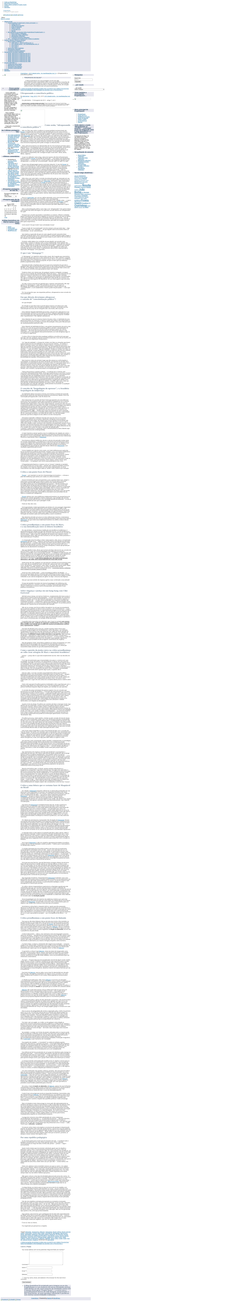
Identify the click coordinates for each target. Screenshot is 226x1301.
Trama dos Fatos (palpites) (16, 48)
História (88, 187)
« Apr (5, 217)
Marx (82, 194)
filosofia (60, 1234)
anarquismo (35, 1232)
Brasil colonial (66, 1232)
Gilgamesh (83, 187)
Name (24, 1267)
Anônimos (77, 177)
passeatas (77, 198)
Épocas (13, 31)
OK (77, 81)
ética (86, 207)
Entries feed (11, 228)
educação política (43, 1234)
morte (76, 197)
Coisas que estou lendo (15, 64)
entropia (76, 183)
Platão (82, 198)
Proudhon (85, 203)
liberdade (86, 192)
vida (84, 207)
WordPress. (56, 1298)
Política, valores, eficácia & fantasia (14, 40)
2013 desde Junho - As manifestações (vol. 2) (42, 73)
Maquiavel (27, 136)
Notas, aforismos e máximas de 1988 (19, 61)
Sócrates (80, 207)
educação (85, 181)
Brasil (84, 179)
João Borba (26, 96)
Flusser (23, 132)
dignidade (28, 1234)
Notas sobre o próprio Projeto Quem (15, 4)
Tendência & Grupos (84, 117)
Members (7, 7)
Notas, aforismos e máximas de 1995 (19, 57)
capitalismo (77, 180)
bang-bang (49, 1232)
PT (89, 203)
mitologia (85, 195)
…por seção (77, 88)
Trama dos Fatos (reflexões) (19, 35)
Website (24, 1274)
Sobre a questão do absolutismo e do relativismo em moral (14, 151)
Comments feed (12, 229)
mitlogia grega (41, 1237)
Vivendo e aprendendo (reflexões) (81, 168)
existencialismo (78, 185)
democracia (78, 181)
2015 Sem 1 (15, 47)
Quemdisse (6, 10)
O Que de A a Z (16, 29)
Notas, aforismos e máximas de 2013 (19, 55)
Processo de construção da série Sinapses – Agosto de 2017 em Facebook (14, 145)
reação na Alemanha (32, 1238)
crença (86, 180)
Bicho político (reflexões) (18, 33)
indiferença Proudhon (40, 1236)
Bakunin (54, 926)
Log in (9, 226)
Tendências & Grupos (17, 25)
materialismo (87, 194)
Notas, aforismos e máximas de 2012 (19, 56)
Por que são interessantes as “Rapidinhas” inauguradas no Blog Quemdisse (14, 176)
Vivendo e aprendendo (15, 68)
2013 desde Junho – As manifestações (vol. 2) (25, 44)
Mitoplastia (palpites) (14, 49)
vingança (35, 1240)
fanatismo (52, 1234)
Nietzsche (81, 197)
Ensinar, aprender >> (10, 63)
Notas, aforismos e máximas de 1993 (19, 59)
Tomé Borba (11, 180)
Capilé (22, 1233)
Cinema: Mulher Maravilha (12, 161)
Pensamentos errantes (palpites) (14, 52)
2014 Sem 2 (15, 45)
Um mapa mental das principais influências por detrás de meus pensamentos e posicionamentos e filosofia (14, 138)
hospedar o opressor (27, 1236)
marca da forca (32, 1237)
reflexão (47, 1238)
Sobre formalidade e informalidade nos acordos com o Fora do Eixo (42, 90)
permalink (51, 1240)
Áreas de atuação (16, 27)
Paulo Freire (58, 1237)
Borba (80, 178)
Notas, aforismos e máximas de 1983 (19, 60)
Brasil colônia (57, 1232)
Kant (83, 192)
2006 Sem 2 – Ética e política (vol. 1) (22, 43)
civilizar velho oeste (38, 1233)
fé (56, 1234)
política (77, 200)
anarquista (24, 541)
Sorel (64, 1238)
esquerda (81, 183)
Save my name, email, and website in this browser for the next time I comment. (43, 1278)
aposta (81, 177)
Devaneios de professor (15, 66)
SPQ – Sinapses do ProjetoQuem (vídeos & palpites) (23, 39)
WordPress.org (12, 230)
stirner (76, 207)
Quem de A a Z (15, 24)
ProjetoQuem (82, 114)
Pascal (86, 197)
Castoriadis (47, 181)
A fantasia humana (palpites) (16, 51)
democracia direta (53, 1181)
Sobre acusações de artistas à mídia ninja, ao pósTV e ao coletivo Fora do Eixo (45, 88)
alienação (28, 1232)
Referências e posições (14, 65)
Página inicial (8, 21)
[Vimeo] (20, 15)
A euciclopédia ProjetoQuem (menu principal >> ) (23, 23)
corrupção (82, 180)
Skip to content (5, 19)
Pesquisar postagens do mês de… (11, 194)
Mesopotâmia (77, 195)
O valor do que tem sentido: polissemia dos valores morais (13, 165)
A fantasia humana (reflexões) (20, 37)
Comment (25, 1264)
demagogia (56, 1233)
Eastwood (35, 1234)
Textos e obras (15, 28)
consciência (48, 1233)
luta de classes (64, 1236)
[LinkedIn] (14, 15)
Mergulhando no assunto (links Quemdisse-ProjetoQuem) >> (26, 32)
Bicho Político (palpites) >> (16, 41)
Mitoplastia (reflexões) (18, 36)
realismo (41, 1238)
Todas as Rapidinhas (10, 2)
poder (85, 198)
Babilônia (85, 177)
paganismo (50, 1237)
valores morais (27, 1240)
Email (24, 1271)
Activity (6, 6)
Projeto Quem (81, 201)
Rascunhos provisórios (11, 3)
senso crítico (54, 1238)
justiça (57, 1236)
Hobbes (76, 190)
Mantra (49, 1298)
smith (61, 1238)
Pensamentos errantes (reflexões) (83, 165)
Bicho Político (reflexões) (82, 155)
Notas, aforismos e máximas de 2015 (19, 53)
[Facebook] (7, 15)
